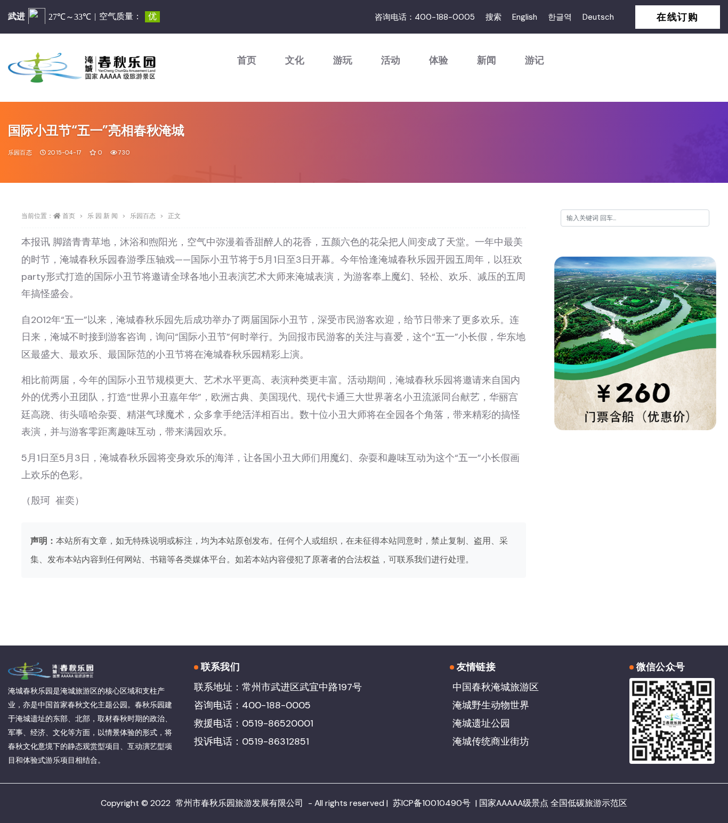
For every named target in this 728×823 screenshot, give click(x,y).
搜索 (493, 17)
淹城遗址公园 (481, 723)
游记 (534, 60)
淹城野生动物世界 (490, 705)
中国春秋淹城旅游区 (495, 687)
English (524, 17)
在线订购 (678, 17)
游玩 (342, 60)
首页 (246, 60)
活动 (390, 60)
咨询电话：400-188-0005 (425, 17)
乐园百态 (20, 152)
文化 (294, 60)
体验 (438, 60)
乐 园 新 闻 (102, 216)
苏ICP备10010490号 (432, 803)
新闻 (486, 60)
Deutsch (598, 17)
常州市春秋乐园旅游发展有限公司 (239, 803)
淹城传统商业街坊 (490, 741)
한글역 (560, 17)
